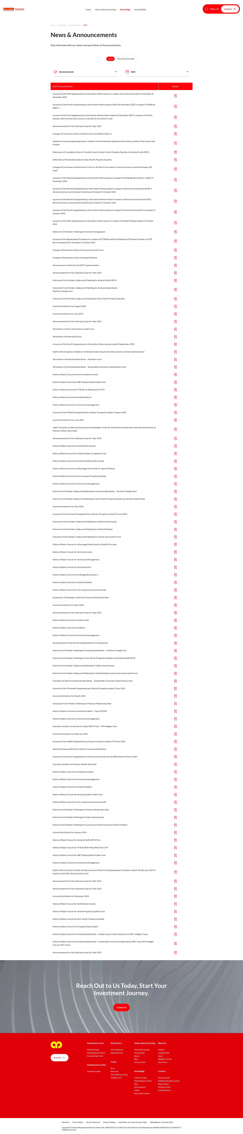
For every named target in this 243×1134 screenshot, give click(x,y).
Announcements (74, 25)
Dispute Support (163, 1084)
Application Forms (117, 1053)
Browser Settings (109, 1122)
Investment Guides (140, 1078)
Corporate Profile (163, 1053)
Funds (88, 9)
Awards (136, 1056)
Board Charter (162, 1062)
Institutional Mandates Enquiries (168, 1081)
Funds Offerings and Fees (119, 1075)
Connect (228, 9)
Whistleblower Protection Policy (161, 1122)
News (136, 1059)
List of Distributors (117, 1050)
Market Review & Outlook (143, 1081)
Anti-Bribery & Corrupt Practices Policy (133, 1122)
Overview (161, 1050)
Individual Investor (93, 1050)
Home (53, 25)
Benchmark (114, 1071)
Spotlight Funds (116, 1078)
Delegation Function (165, 1059)
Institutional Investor (94, 1071)
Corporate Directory (164, 1090)
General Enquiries (164, 1078)
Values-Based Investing (105, 9)
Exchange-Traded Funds (95, 1056)
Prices (113, 1068)
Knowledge (125, 9)
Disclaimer (65, 1122)
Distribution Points (164, 1087)
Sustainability (140, 9)
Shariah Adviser (139, 1053)
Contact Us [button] (122, 1007)
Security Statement (93, 1122)
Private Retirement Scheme (96, 1053)
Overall (110, 59)
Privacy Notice (78, 1122)
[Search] (206, 9)
